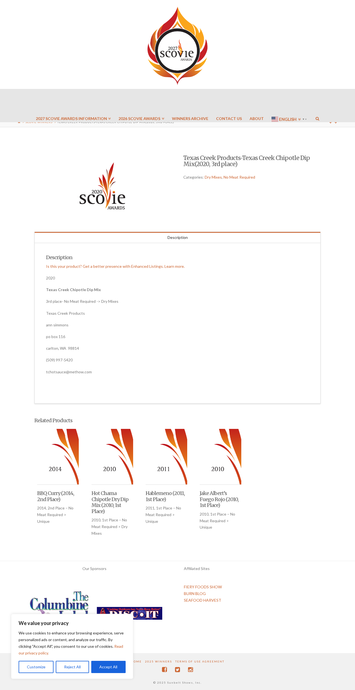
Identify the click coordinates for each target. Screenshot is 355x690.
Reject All (72, 666)
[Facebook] (164, 669)
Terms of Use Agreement (199, 661)
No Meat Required (239, 177)
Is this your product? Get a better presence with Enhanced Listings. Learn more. (115, 266)
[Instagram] (190, 669)
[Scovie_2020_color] (103, 186)
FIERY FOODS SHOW (203, 586)
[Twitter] (177, 669)
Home (136, 661)
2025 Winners (158, 661)
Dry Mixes (213, 177)
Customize (36, 666)
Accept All (108, 666)
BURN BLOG (195, 593)
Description (178, 237)
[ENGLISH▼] (290, 103)
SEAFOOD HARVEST (202, 600)
